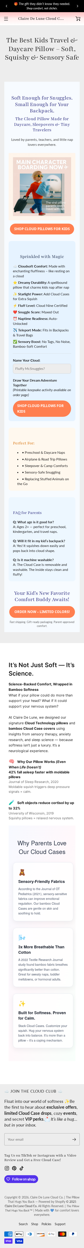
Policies (46, 1224)
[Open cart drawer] (78, 18)
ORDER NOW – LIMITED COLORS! (42, 611)
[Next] (77, 6)
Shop (34, 1224)
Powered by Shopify (52, 1201)
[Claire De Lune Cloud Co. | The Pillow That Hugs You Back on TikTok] (21, 1168)
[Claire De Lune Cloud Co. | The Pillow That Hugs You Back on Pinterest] (14, 1168)
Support (60, 1224)
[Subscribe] (74, 1139)
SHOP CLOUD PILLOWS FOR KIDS (42, 228)
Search (23, 1224)
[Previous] (6, 6)
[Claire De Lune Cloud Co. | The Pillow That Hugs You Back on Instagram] (6, 1168)
